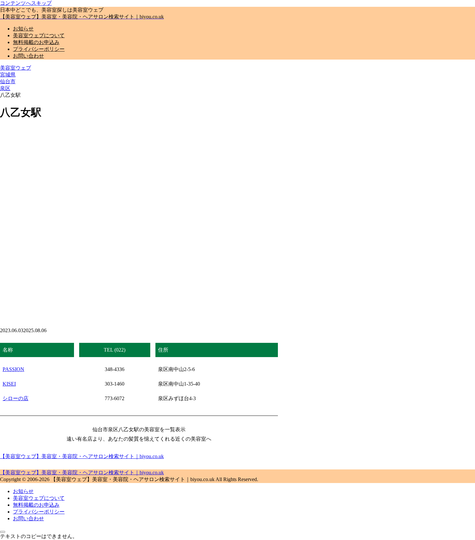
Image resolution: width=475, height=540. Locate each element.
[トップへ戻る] (2, 532)
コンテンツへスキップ (26, 3)
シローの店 (15, 398)
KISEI (9, 384)
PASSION (13, 369)
